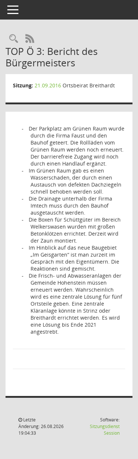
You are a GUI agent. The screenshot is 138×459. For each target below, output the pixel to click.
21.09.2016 (48, 85)
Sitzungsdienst (105, 429)
